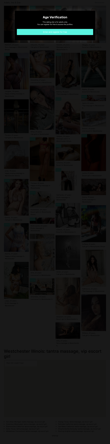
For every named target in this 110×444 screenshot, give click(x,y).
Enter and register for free (55, 32)
